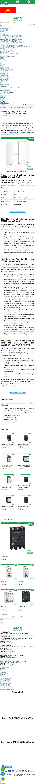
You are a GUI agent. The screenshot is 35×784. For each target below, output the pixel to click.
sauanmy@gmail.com (13, 421)
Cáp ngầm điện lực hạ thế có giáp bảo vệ (9, 70)
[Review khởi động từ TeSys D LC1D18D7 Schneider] (9, 479)
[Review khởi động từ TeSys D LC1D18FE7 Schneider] (25, 479)
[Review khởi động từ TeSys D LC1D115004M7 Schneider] (25, 458)
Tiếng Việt (18, 13)
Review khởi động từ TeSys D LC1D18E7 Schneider (24, 446)
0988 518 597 (9, 656)
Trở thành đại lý (3, 672)
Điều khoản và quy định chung (7, 689)
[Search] (14, 22)
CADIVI (2, 66)
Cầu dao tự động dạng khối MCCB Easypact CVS (12, 45)
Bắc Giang (2, 669)
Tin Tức (2, 101)
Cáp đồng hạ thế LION (5, 86)
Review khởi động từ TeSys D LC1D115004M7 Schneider (25, 466)
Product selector (4, 98)
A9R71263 (20, 581)
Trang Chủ (2, 96)
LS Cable (2, 72)
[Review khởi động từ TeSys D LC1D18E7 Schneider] (25, 438)
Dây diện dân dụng (4, 84)
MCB (1, 63)
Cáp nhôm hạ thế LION (5, 89)
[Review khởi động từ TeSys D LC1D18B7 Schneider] (25, 500)
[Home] (17, 19)
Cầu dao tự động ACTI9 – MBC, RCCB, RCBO (11, 41)
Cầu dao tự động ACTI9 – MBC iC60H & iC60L (11, 39)
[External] (6, 768)
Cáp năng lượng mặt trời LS (6, 78)
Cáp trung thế (3, 83)
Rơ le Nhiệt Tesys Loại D (6, 50)
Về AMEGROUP (4, 673)
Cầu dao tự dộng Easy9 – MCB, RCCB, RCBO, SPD (12, 42)
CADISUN (2, 91)
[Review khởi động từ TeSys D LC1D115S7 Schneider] (9, 500)
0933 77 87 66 (13, 419)
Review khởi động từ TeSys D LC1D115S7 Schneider (7, 508)
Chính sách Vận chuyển (5, 686)
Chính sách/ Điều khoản (5, 683)
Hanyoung (2, 64)
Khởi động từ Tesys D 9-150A (7, 51)
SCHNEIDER (3, 27)
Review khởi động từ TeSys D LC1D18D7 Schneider (7, 487)
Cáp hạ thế (2, 81)
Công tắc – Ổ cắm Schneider (7, 56)
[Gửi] (0, 781)
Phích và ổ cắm (3, 52)
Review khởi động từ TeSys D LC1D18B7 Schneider (24, 508)
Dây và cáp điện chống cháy (6, 92)
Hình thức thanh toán (5, 680)
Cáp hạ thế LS (3, 74)
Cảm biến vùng (3, 59)
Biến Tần (2, 31)
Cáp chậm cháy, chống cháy (6, 69)
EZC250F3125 (21, 606)
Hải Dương (2, 668)
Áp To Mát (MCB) (4, 34)
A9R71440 (4, 606)
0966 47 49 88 (9, 649)
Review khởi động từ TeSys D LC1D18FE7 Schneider (24, 487)
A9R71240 (4, 581)
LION (1, 85)
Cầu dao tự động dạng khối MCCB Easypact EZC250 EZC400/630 (15, 46)
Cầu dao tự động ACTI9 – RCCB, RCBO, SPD (11, 36)
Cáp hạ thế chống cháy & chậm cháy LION (10, 87)
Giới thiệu (2, 97)
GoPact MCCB (3, 57)
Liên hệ (1, 102)
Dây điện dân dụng (4, 67)
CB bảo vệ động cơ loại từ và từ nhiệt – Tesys (11, 35)
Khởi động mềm (4, 29)
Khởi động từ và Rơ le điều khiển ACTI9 (9, 53)
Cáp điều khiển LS (4, 76)
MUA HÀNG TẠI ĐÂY (17, 212)
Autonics (2, 58)
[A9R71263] (26, 572)
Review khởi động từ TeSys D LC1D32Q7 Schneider (7, 446)
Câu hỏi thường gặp (4, 682)
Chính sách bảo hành (5, 685)
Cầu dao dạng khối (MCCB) (6, 44)
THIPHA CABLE (4, 80)
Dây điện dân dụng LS (5, 79)
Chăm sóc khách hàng (5, 678)
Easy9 (1, 55)
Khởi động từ (3, 49)
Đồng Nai (2, 671)
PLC (1, 33)
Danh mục (3, 25)
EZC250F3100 (5, 556)
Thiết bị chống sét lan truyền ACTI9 (8, 38)
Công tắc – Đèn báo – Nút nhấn (7, 47)
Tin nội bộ (2, 104)
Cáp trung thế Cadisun (5, 93)
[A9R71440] (9, 597)
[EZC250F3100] (17, 538)
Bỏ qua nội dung (4, 4)
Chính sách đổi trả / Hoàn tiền (7, 688)
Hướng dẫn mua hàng (5, 679)
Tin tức (10, 107)
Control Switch (3, 61)
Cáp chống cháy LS (4, 75)
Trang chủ (4, 107)
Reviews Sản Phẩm (19, 107)
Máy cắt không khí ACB (5, 28)
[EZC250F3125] (26, 597)
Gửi (1, 622)
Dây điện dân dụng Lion (5, 90)
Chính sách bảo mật (5, 684)
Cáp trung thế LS (4, 73)
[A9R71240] (9, 572)
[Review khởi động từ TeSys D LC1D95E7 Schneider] (9, 458)
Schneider (28, 107)
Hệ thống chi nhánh (4, 667)
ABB (1, 62)
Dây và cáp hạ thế (4, 68)
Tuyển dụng (3, 103)
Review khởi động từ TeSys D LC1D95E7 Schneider (7, 466)
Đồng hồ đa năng (4, 30)
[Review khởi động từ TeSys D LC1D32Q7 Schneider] (9, 438)
